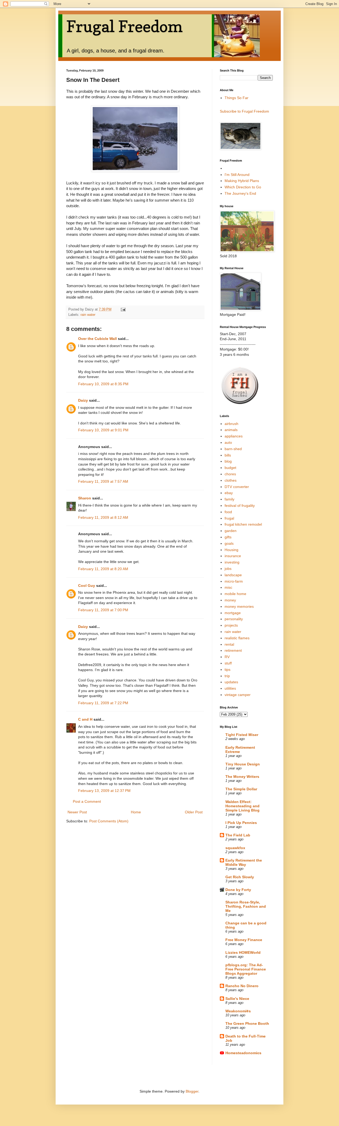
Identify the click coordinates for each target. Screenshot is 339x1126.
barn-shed (233, 449)
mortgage (233, 613)
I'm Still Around (237, 174)
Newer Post (77, 812)
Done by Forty (238, 890)
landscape (233, 575)
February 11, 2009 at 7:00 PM (103, 610)
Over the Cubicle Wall (97, 338)
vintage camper (238, 695)
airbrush (231, 424)
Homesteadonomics (243, 1053)
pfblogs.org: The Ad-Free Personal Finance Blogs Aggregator (245, 969)
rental (229, 644)
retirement (233, 650)
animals (231, 430)
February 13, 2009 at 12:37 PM (104, 790)
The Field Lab (237, 835)
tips (227, 669)
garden (231, 531)
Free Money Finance (243, 940)
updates (231, 682)
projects (231, 625)
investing (232, 562)
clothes (231, 480)
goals (229, 543)
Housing (231, 550)
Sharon (85, 498)
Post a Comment (87, 801)
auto (228, 442)
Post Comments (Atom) (108, 821)
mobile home (235, 594)
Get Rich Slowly (239, 877)
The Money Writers (242, 776)
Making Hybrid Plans (242, 181)
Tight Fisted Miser (241, 735)
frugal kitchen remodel (243, 524)
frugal (229, 518)
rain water (88, 315)
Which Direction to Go (243, 187)
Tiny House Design (242, 764)
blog (228, 461)
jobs (228, 568)
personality (234, 619)
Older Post (194, 812)
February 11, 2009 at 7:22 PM (103, 703)
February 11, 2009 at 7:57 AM (103, 481)
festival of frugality (240, 505)
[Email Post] (123, 309)
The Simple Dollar (241, 789)
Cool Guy (86, 585)
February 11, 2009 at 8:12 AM (103, 517)
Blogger (192, 1091)
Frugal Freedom (124, 26)
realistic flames (237, 638)
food (228, 512)
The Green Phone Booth (247, 1023)
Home (136, 812)
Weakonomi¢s (238, 1011)
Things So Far (236, 98)
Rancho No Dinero (241, 986)
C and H (85, 719)
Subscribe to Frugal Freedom (244, 111)
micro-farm (234, 581)
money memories (239, 606)
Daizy (83, 400)
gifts (228, 537)
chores (230, 474)
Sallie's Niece (237, 998)
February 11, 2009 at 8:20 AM (103, 569)
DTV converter (237, 487)
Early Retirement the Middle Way (243, 862)
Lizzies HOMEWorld (243, 952)
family (229, 499)
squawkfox (235, 848)
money (230, 600)
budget (230, 468)
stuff (228, 663)
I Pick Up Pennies (241, 823)
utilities (230, 688)
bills (228, 455)
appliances (234, 436)
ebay (229, 493)
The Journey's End (240, 193)
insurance (233, 556)
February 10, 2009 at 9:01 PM (103, 430)
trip (227, 676)
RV (227, 657)
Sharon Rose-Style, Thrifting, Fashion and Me (245, 906)
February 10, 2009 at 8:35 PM (103, 384)
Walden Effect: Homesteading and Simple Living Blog (242, 806)
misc (228, 587)
